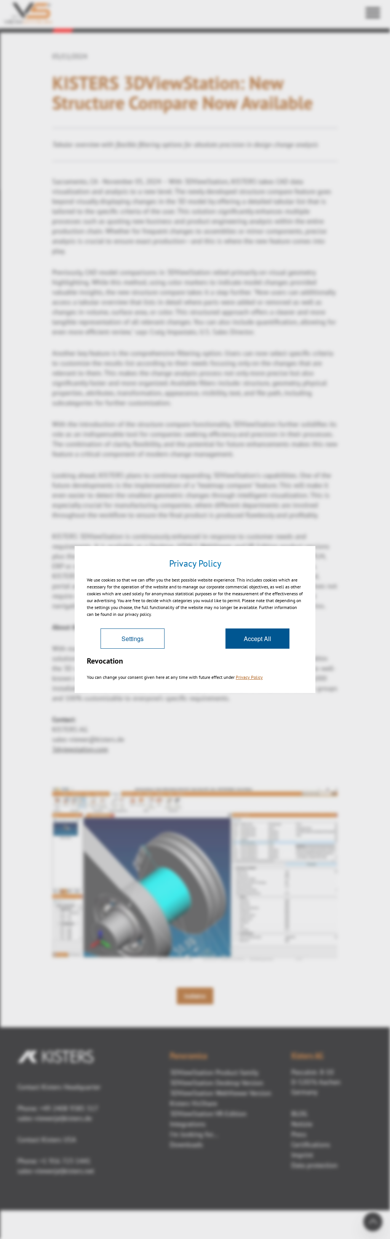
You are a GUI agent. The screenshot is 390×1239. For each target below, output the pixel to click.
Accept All (257, 638)
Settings (132, 638)
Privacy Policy (249, 677)
